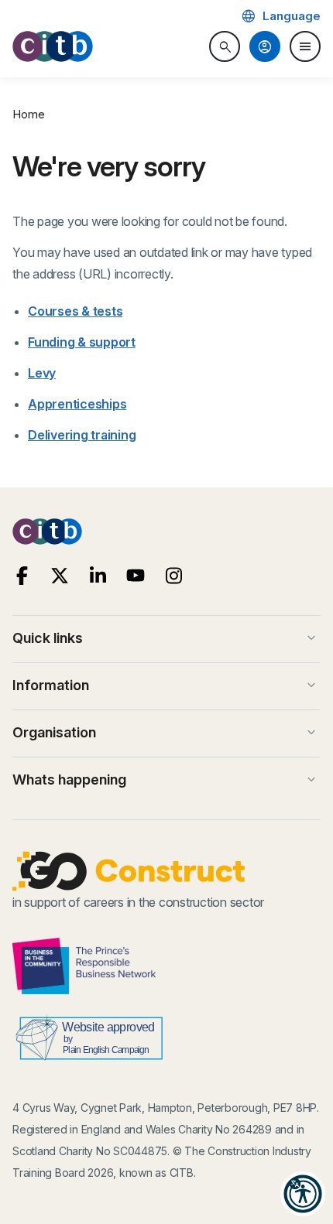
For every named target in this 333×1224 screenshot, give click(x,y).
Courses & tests (75, 311)
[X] (60, 576)
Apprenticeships (77, 404)
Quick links (165, 638)
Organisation (165, 732)
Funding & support (82, 342)
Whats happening (165, 780)
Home (28, 114)
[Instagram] (174, 576)
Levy (42, 373)
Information (165, 685)
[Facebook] (22, 576)
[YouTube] (136, 576)
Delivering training (82, 435)
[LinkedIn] (98, 576)
